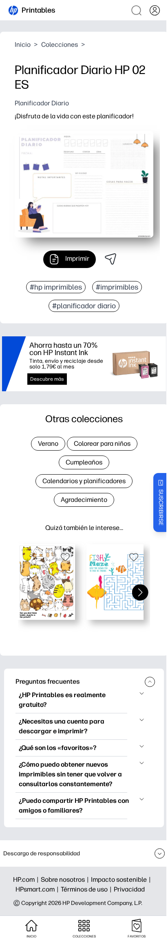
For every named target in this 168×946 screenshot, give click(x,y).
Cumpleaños (84, 462)
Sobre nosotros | (66, 879)
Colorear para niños (102, 443)
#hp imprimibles (56, 287)
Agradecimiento (84, 500)
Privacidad (129, 889)
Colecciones (59, 44)
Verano (48, 443)
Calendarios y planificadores (84, 481)
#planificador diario (84, 305)
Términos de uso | (87, 889)
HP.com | (27, 879)
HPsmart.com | (38, 889)
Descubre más (47, 379)
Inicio (23, 44)
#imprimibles (117, 287)
